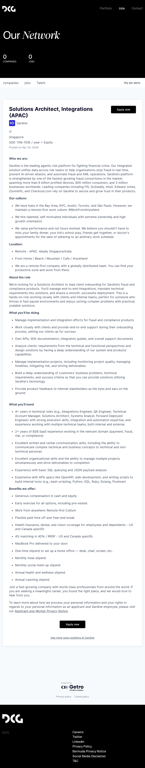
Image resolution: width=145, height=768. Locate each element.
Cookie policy (81, 696)
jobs (28, 83)
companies (11, 83)
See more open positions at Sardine (72, 637)
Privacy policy (63, 696)
